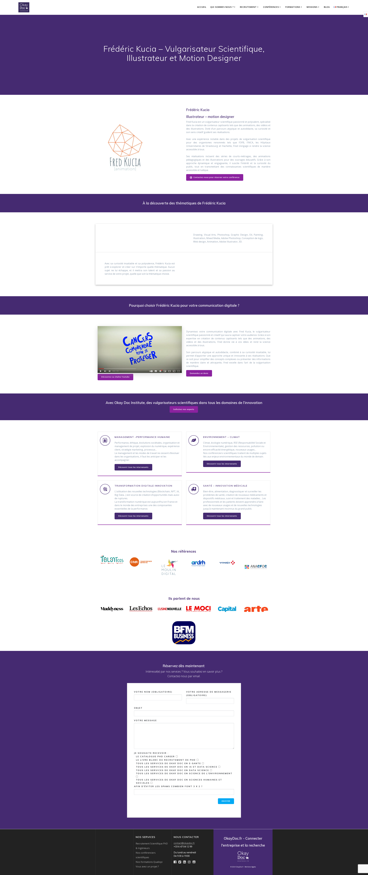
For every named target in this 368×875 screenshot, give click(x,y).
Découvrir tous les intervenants (133, 467)
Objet (138, 708)
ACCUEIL (201, 7)
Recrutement (248, 7)
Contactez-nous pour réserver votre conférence (216, 177)
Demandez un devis (199, 373)
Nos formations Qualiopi (149, 862)
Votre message (145, 720)
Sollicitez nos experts (183, 409)
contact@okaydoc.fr (184, 843)
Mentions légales (250, 867)
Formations (292, 7)
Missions (312, 7)
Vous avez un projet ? (147, 866)
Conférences (271, 7)
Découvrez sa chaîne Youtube (115, 377)
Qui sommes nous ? (222, 7)
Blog (327, 7)
